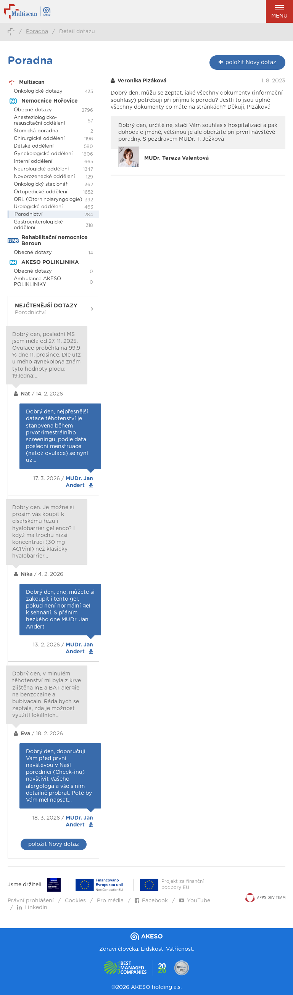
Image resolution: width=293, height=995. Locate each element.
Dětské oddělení (33, 146)
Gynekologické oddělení (43, 153)
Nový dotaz (250, 62)
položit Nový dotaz (53, 844)
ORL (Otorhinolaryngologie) (48, 199)
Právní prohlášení (31, 900)
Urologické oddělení (38, 206)
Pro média (110, 900)
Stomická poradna (36, 131)
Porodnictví (28, 214)
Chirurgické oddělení (39, 138)
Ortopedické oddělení (40, 192)
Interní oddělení (33, 161)
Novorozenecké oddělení (44, 176)
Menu (279, 16)
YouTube (198, 900)
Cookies (75, 900)
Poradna (37, 31)
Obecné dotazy (33, 110)
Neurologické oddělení (41, 169)
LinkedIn (35, 907)
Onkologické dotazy (38, 91)
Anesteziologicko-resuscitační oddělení (39, 120)
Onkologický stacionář (41, 184)
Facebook (155, 900)
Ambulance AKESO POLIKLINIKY (37, 281)
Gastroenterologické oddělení (38, 225)
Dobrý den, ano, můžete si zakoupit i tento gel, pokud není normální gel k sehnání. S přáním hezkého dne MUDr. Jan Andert (60, 610)
